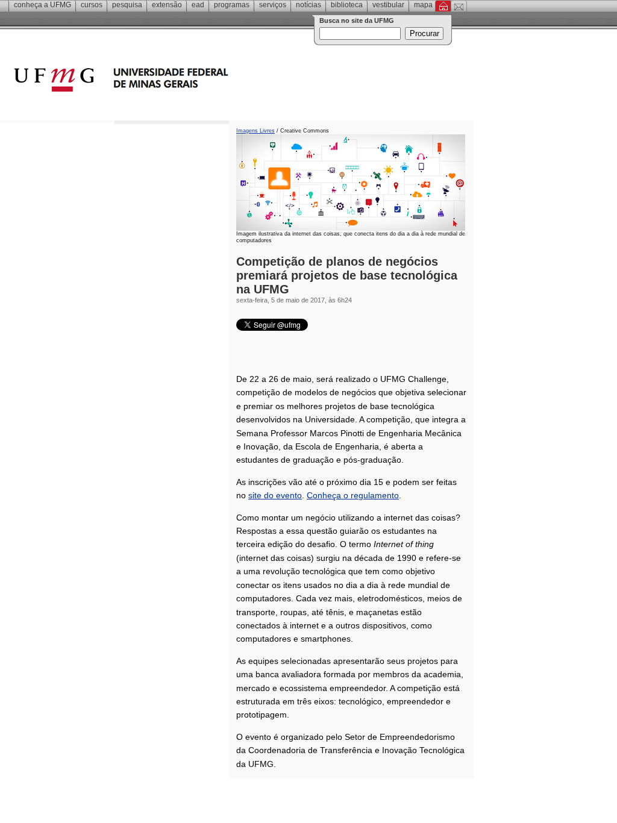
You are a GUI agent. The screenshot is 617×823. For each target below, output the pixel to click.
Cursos (91, 5)
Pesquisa (127, 5)
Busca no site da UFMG (356, 20)
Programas (231, 5)
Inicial (443, 6)
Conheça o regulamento (353, 495)
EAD (198, 5)
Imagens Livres (255, 131)
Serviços (272, 5)
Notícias (308, 5)
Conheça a (42, 5)
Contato (459, 6)
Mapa (423, 5)
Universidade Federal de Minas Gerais (189, 81)
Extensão (167, 5)
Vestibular (388, 5)
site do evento (275, 495)
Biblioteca (347, 5)
